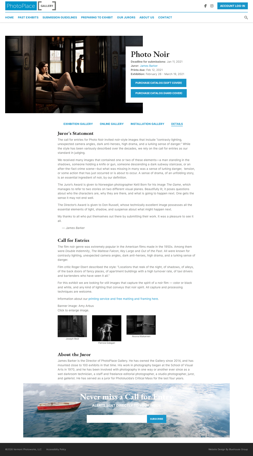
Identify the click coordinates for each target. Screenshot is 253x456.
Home (9, 17)
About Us (146, 17)
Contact (165, 17)
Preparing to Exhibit (97, 17)
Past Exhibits (28, 17)
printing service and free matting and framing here (123, 299)
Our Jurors (126, 17)
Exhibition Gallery (78, 124)
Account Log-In (232, 6)
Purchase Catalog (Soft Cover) (158, 82)
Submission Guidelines (60, 17)
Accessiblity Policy (56, 449)
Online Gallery (112, 124)
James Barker (149, 65)
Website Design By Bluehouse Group (228, 449)
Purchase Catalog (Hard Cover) (158, 93)
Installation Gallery (147, 124)
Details (177, 124)
